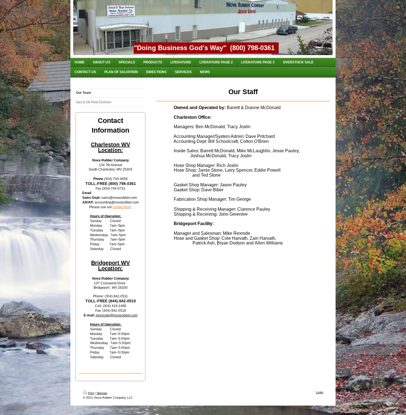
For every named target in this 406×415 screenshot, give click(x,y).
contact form (122, 207)
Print (91, 393)
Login (319, 392)
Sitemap (101, 393)
